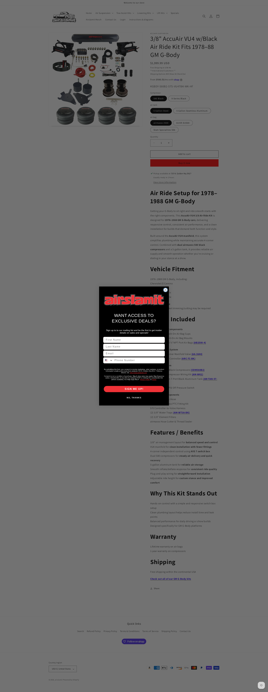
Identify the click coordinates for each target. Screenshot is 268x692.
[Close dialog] (165, 290)
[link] (134, 300)
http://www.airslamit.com (138, 373)
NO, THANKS (134, 398)
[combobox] (108, 360)
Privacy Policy (145, 379)
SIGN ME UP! (134, 389)
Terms (154, 379)
